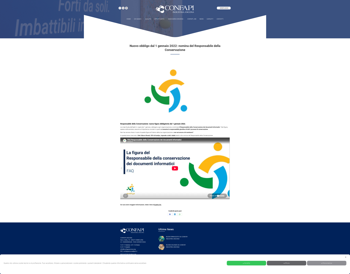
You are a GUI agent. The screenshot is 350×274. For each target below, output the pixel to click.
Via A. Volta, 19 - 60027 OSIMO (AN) (131, 240)
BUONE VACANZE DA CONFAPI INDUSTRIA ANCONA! (176, 246)
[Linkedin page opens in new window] (123, 8)
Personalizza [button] (327, 263)
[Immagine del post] (161, 239)
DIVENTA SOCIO (224, 8)
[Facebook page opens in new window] (119, 8)
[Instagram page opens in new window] (126, 8)
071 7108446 (125, 245)
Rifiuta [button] (287, 263)
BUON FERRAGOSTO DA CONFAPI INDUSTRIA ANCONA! (176, 238)
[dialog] (175, 264)
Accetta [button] (247, 263)
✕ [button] (345, 257)
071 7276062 (135, 245)
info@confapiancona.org (128, 249)
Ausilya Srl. (157, 205)
